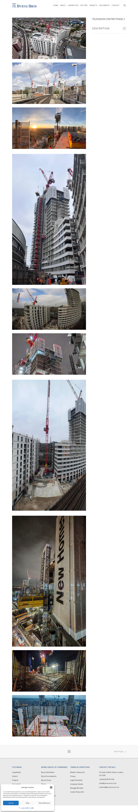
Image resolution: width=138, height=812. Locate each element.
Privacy (31, 808)
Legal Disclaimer (76, 780)
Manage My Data (76, 788)
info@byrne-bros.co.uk (107, 783)
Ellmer (43, 784)
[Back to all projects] (69, 751)
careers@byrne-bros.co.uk (109, 787)
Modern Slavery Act (77, 772)
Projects (15, 780)
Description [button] (101, 28)
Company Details (76, 784)
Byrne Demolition (47, 772)
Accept (11, 803)
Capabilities (16, 772)
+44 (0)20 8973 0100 (106, 779)
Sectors (15, 776)
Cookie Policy (24, 808)
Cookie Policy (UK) (77, 792)
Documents (16, 784)
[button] (51, 787)
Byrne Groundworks (48, 776)
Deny (27, 803)
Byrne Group (46, 780)
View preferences (44, 803)
